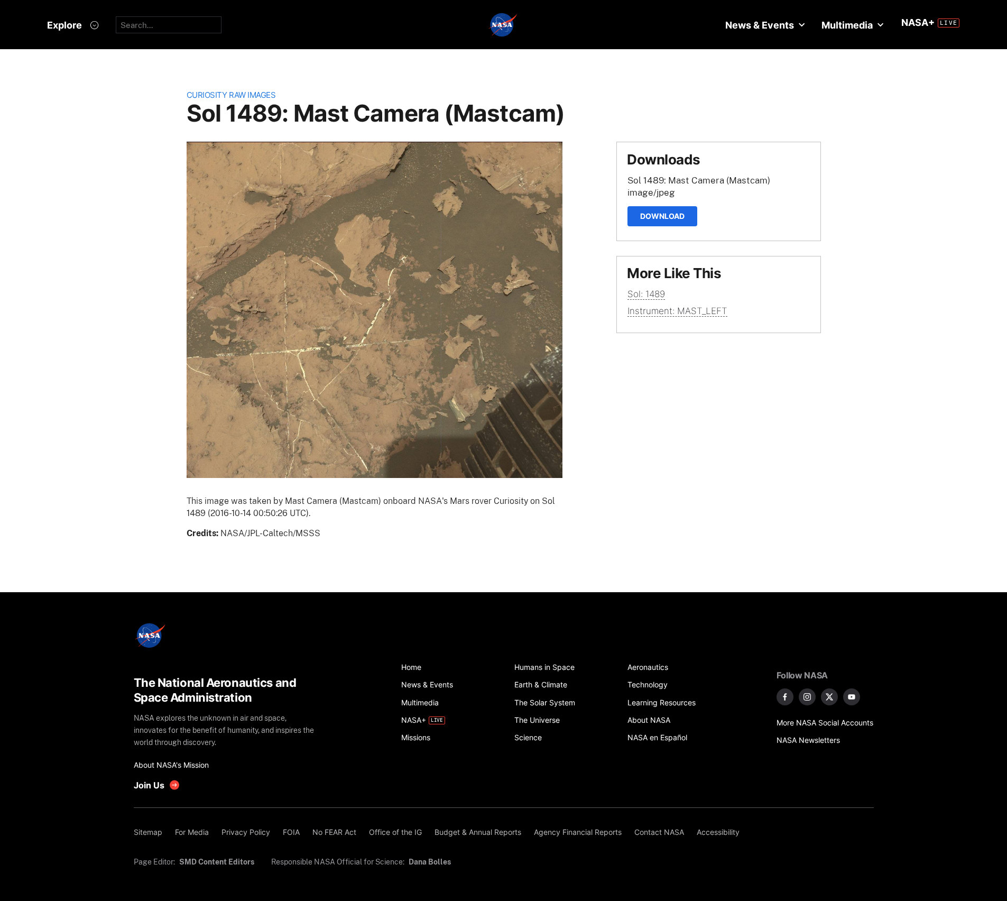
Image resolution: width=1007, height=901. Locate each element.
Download (662, 216)
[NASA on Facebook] (785, 696)
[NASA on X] (829, 696)
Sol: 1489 (646, 294)
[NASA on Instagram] (807, 696)
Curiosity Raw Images (231, 95)
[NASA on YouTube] (851, 696)
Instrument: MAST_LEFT (677, 311)
